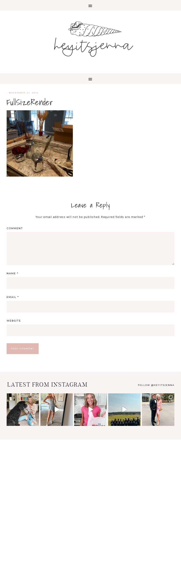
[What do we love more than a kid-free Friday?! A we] (158, 409)
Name (13, 273)
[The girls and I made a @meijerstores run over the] (90, 409)
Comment (15, 228)
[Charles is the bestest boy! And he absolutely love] (23, 409)
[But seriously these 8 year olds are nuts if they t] (56, 409)
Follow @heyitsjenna (156, 385)
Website (14, 320)
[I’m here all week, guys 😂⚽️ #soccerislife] (124, 409)
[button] (90, 5)
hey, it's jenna (90, 39)
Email (13, 297)
